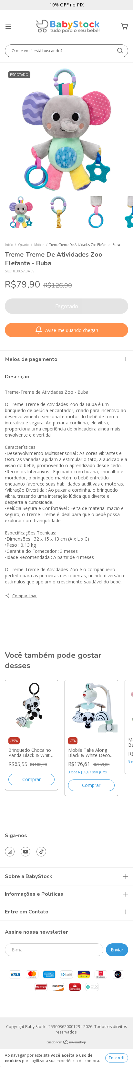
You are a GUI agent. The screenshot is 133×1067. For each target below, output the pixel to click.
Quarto (23, 244)
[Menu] (8, 27)
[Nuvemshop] (66, 1043)
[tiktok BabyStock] (41, 851)
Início (9, 244)
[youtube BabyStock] (25, 851)
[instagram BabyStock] (10, 851)
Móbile (39, 244)
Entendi (117, 1058)
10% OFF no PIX (67, 5)
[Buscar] (120, 50)
